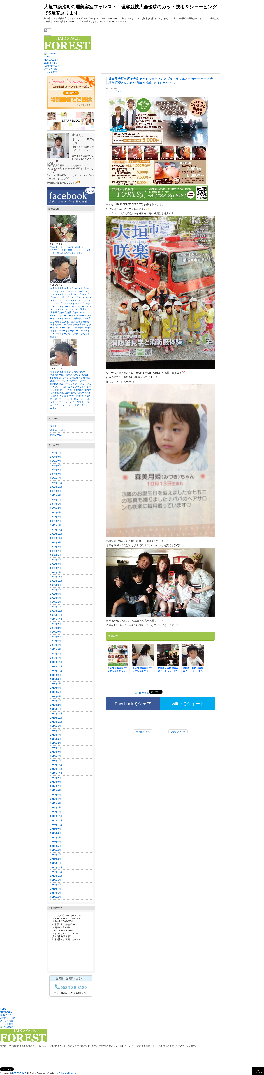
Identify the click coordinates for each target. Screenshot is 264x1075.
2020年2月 (55, 653)
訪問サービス (56, 434)
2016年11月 (56, 820)
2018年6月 (55, 739)
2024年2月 (55, 474)
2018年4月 (55, 747)
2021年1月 (55, 606)
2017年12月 (56, 764)
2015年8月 (55, 884)
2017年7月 (55, 786)
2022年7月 (55, 551)
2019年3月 (55, 700)
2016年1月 (55, 863)
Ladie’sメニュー (52, 63)
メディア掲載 (50, 69)
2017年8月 (55, 782)
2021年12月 (56, 576)
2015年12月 (56, 867)
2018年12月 (56, 713)
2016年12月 (56, 816)
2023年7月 (55, 499)
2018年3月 (55, 752)
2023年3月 (55, 516)
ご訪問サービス (51, 66)
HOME (47, 57)
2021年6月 (55, 594)
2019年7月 (55, 683)
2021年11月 (56, 581)
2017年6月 (55, 790)
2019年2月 (55, 705)
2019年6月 (55, 688)
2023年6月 (55, 504)
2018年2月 (55, 756)
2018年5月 (55, 743)
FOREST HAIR (19, 1073)
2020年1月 (55, 658)
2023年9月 (55, 491)
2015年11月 (56, 871)
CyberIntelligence (67, 1073)
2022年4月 (55, 559)
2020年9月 (55, 623)
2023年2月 (55, 521)
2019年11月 (56, 666)
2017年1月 (55, 812)
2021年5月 (55, 598)
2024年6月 (55, 465)
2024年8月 (55, 457)
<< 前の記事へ (143, 732)
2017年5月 (55, 794)
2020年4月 (55, 645)
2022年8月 (55, 546)
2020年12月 (56, 611)
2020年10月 (56, 619)
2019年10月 (56, 670)
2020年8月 (55, 628)
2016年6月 (55, 842)
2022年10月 (56, 538)
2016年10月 (56, 824)
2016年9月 (55, 829)
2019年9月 (55, 675)
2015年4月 (55, 897)
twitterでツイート (187, 703)
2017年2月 (55, 807)
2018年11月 (56, 718)
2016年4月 (55, 850)
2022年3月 (55, 564)
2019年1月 (55, 709)
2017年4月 (55, 799)
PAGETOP (258, 1072)
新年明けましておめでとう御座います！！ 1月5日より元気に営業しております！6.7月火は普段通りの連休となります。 (71, 250)
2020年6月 (55, 636)
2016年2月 (55, 859)
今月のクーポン (57, 430)
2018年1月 (55, 760)
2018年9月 (55, 726)
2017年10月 (56, 773)
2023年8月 (55, 495)
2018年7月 (55, 735)
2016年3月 (55, 854)
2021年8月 (55, 589)
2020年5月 (55, 640)
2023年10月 (56, 487)
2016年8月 (55, 833)
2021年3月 (55, 602)
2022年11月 (56, 534)
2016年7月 (55, 837)
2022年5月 (55, 555)
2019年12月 (56, 662)
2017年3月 (55, 803)
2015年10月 (56, 876)
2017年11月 (56, 769)
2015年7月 (55, 889)
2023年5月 (55, 508)
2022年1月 (55, 572)
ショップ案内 (50, 72)
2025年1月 (55, 452)
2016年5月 (55, 846)
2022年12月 (56, 529)
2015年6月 (55, 893)
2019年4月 (55, 696)
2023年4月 (55, 512)
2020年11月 (56, 615)
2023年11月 (56, 482)
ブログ (118, 91)
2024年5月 (55, 469)
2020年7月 (55, 632)
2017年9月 (55, 777)
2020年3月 (55, 649)
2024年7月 (55, 461)
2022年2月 (55, 568)
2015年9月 (55, 880)
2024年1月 (55, 478)
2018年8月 (55, 730)
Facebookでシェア (133, 703)
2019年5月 (55, 692)
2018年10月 (56, 722)
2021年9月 (55, 585)
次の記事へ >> (178, 732)
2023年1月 (55, 525)
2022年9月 (55, 542)
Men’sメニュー (51, 60)
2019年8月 (55, 679)
